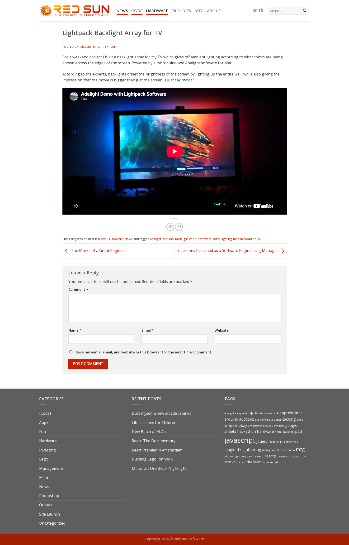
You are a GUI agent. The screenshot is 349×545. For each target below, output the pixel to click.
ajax (252, 412)
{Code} (103, 239)
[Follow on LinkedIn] (261, 11)
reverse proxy (286, 456)
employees (255, 426)
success (240, 462)
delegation (231, 426)
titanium (253, 462)
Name (74, 330)
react (260, 456)
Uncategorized (52, 523)
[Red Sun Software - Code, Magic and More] (74, 10)
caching (289, 419)
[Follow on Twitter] (255, 11)
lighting (227, 239)
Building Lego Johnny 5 (152, 459)
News (122, 10)
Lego (43, 459)
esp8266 (268, 426)
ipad (298, 431)
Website (222, 330)
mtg (300, 449)
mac (236, 239)
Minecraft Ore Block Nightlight (159, 468)
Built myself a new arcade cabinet (161, 413)
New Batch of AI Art (149, 431)
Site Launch (49, 514)
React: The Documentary (153, 440)
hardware (205, 239)
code (192, 239)
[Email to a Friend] (179, 227)
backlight (181, 239)
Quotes (45, 504)
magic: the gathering (242, 449)
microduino (248, 239)
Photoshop (49, 495)
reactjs (271, 456)
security (301, 456)
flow (281, 426)
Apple (44, 422)
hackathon (246, 431)
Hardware (157, 10)
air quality (241, 413)
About (214, 10)
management (270, 450)
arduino (168, 239)
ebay (243, 425)
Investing (47, 450)
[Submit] (305, 11)
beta (270, 419)
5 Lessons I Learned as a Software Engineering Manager (228, 250)
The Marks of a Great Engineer (98, 250)
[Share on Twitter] (170, 227)
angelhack (272, 413)
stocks (230, 462)
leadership (275, 441)
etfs (276, 426)
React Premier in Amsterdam (157, 450)
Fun (42, 431)
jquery (262, 441)
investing (288, 431)
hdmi (216, 239)
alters (261, 413)
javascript (239, 440)
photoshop (231, 456)
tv (259, 239)
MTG (199, 10)
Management (51, 468)
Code (136, 10)
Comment (78, 289)
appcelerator (290, 412)
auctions (246, 419)
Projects (181, 10)
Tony (113, 46)
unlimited (271, 462)
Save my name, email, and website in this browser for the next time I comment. (144, 352)
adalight (155, 239)
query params (247, 456)
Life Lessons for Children (154, 422)
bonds (277, 419)
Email (147, 330)
